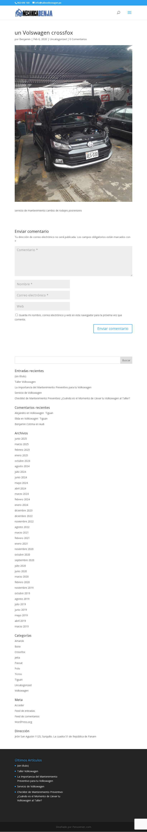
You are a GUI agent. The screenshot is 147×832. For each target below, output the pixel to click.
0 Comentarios (78, 39)
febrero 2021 (22, 538)
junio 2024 (21, 477)
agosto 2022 (22, 527)
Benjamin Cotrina (25, 424)
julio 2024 (20, 471)
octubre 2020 (22, 554)
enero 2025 (21, 455)
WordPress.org (23, 722)
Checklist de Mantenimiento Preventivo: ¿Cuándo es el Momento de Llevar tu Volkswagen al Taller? (72, 398)
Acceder (19, 705)
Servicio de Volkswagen (28, 392)
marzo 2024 (22, 493)
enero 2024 (21, 505)
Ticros (18, 674)
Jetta (17, 657)
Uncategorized (58, 39)
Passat (19, 663)
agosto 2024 (22, 466)
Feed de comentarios (27, 716)
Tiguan (19, 679)
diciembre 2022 (23, 516)
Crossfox (20, 652)
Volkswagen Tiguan (41, 413)
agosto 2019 (22, 598)
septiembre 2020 (24, 560)
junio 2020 (21, 571)
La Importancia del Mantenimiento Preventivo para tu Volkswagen (53, 387)
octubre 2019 (22, 593)
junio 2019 (21, 609)
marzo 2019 (22, 626)
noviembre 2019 (24, 587)
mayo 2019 (21, 615)
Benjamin (24, 39)
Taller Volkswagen (25, 381)
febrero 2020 (22, 582)
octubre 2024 (22, 461)
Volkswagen (22, 690)
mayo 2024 (21, 483)
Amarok (19, 641)
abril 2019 (20, 621)
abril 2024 (20, 488)
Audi (41, 424)
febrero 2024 (22, 499)
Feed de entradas (25, 710)
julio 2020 (20, 565)
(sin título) (20, 376)
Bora (17, 646)
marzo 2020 (22, 576)
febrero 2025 (22, 449)
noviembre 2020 (24, 549)
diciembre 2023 (23, 510)
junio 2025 (21, 438)
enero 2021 (21, 543)
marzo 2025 (22, 444)
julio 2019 (20, 604)
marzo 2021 (22, 532)
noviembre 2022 (24, 521)
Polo (17, 668)
